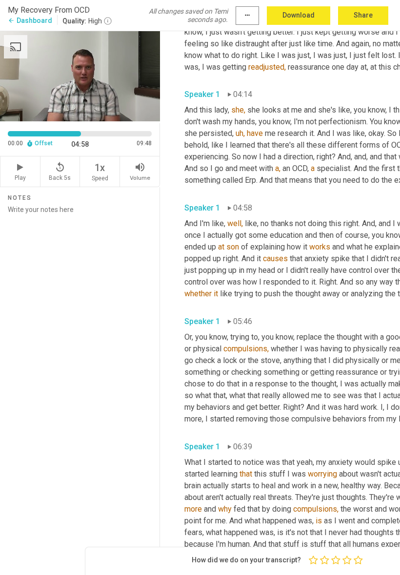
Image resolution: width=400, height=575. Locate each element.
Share (363, 15)
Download (298, 15)
